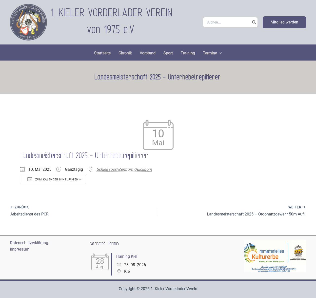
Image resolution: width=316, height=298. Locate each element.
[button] (284, 22)
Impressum (19, 249)
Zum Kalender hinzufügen (56, 179)
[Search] (254, 22)
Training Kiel (126, 256)
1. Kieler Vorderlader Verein (112, 13)
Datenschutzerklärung (29, 242)
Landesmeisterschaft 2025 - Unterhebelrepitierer (84, 156)
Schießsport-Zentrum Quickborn (124, 169)
